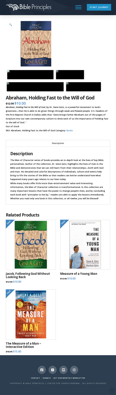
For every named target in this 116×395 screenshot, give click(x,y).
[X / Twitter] (52, 370)
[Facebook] (42, 370)
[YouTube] (63, 370)
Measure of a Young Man (78, 273)
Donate (47, 378)
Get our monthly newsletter (69, 378)
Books (69, 130)
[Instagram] (74, 370)
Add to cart (86, 264)
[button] (78, 7)
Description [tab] (58, 143)
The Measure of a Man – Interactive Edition (23, 345)
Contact (35, 378)
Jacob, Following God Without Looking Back (28, 275)
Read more (31, 264)
